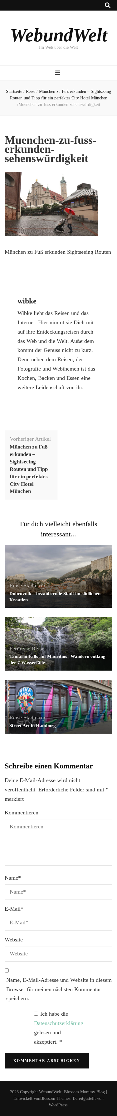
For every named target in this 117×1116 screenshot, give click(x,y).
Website (14, 939)
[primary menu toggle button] (58, 73)
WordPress (58, 1105)
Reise (30, 91)
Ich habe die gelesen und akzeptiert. (58, 1028)
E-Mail (14, 909)
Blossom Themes (55, 1098)
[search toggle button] (107, 5)
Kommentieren (21, 812)
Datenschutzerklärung (58, 1023)
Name (13, 878)
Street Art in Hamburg (32, 725)
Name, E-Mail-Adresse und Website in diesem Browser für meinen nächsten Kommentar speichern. (59, 989)
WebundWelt (58, 35)
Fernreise (19, 648)
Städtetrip (34, 585)
